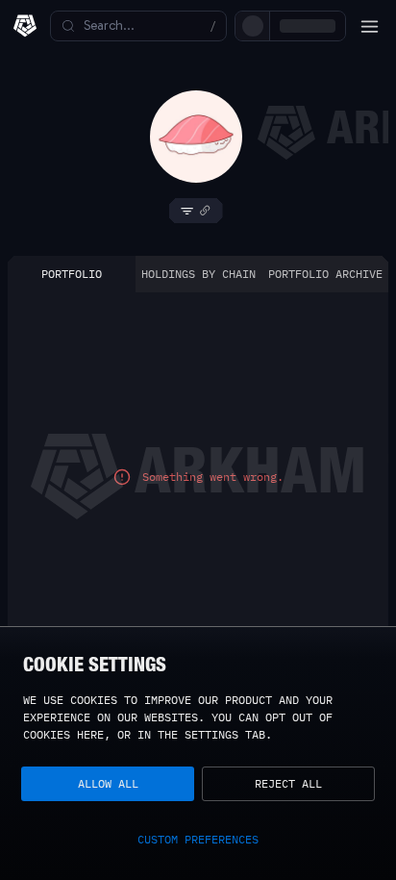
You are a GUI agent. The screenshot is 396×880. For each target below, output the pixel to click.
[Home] (25, 26)
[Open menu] (369, 26)
